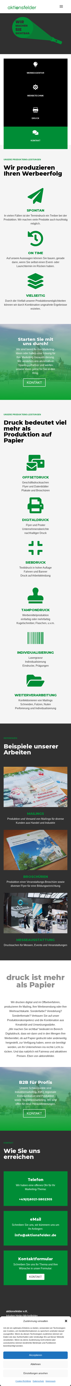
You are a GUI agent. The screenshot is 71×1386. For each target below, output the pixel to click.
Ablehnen (36, 1364)
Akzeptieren (35, 1355)
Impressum (50, 1381)
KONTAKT (34, 382)
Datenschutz (38, 1381)
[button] (66, 1321)
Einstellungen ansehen (35, 1373)
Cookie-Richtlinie (23, 1381)
